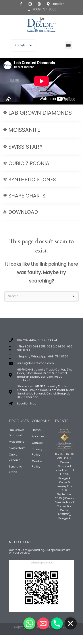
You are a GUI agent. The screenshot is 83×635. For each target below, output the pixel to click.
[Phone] (57, 623)
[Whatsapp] (29, 623)
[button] (68, 45)
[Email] (43, 623)
